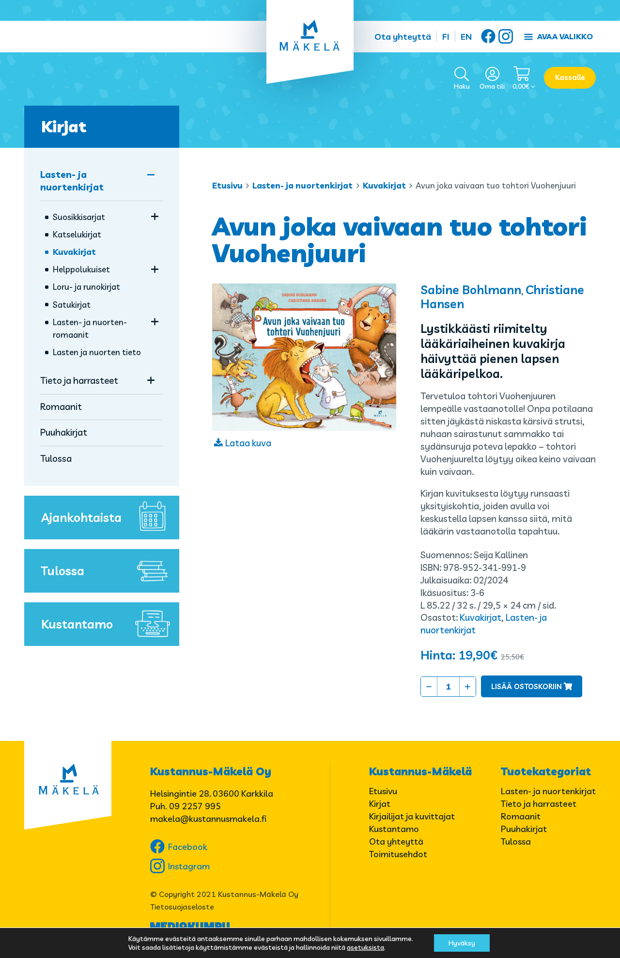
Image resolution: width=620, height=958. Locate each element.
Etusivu (227, 185)
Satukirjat (72, 304)
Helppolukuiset (81, 269)
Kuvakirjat (384, 185)
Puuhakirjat (63, 432)
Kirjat (63, 126)
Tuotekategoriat (546, 771)
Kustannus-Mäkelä (420, 771)
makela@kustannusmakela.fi (208, 818)
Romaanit (61, 406)
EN (466, 36)
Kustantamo (77, 623)
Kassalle (570, 77)
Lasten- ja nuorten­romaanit (90, 328)
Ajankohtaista (81, 517)
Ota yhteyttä (402, 36)
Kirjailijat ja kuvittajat (412, 816)
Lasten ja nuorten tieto (97, 352)
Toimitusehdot (398, 854)
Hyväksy (462, 943)
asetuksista (365, 947)
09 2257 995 (195, 806)
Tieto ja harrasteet (79, 380)
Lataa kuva (248, 443)
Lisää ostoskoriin (526, 686)
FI (446, 36)
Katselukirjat (77, 234)
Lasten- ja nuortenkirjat (302, 185)
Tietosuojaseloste (182, 906)
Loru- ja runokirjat (86, 287)
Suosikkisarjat (79, 217)
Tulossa (56, 458)
